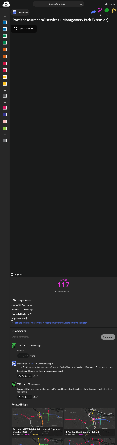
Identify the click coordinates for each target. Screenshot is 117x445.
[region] (63, 150)
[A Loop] (5, 108)
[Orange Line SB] (5, 56)
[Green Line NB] (5, 36)
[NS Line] (5, 128)
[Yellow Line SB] (5, 84)
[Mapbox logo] (16, 274)
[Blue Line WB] (5, 29)
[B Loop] (5, 114)
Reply (32, 355)
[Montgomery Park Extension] (5, 121)
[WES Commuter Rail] (5, 140)
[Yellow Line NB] (5, 77)
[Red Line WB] (5, 70)
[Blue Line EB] (5, 22)
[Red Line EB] (5, 63)
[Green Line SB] (5, 43)
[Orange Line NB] (5, 49)
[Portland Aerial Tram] (5, 96)
